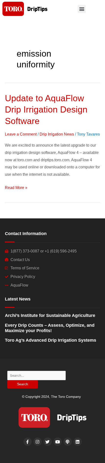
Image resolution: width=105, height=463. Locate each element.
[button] (82, 9)
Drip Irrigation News (57, 134)
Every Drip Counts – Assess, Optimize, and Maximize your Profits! (49, 328)
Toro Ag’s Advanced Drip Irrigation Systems (50, 340)
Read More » (16, 187)
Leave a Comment (21, 134)
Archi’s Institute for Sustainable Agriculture (50, 315)
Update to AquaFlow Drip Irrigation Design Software (46, 109)
